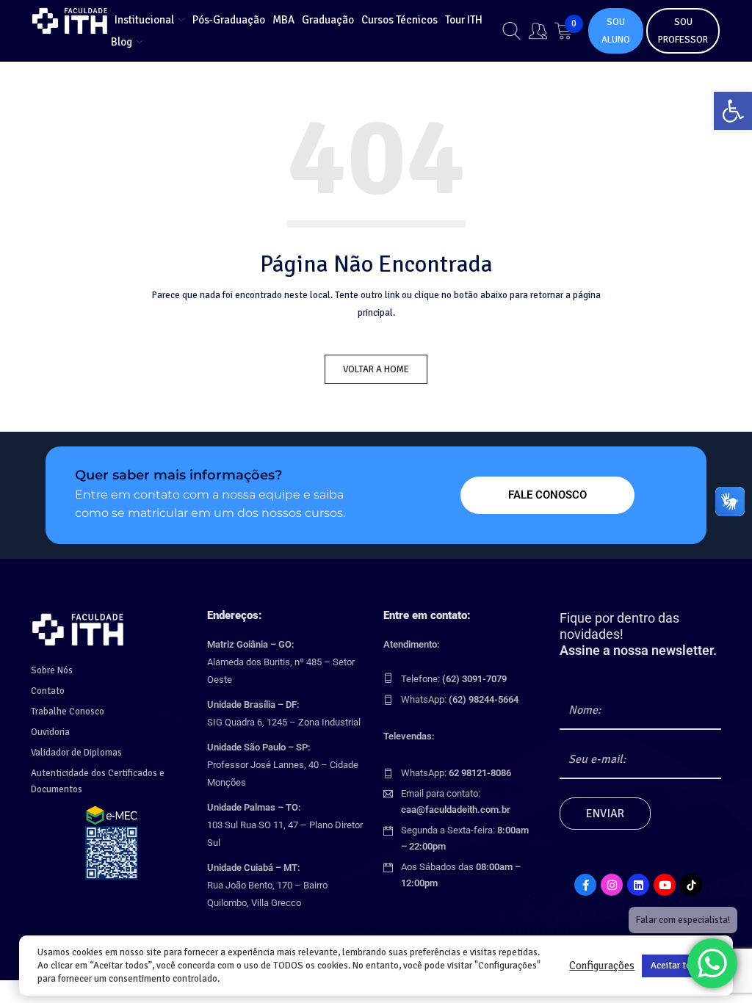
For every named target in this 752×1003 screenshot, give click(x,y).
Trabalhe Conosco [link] (67, 711)
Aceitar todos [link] (678, 965)
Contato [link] (48, 691)
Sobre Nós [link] (52, 670)
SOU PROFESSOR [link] (683, 31)
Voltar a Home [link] (376, 369)
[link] (733, 111)
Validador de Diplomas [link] (76, 752)
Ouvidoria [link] (50, 732)
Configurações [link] (601, 965)
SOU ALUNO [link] (615, 31)
